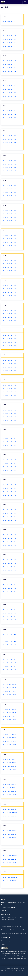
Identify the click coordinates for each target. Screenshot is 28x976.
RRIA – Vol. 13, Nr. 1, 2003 (9, 595)
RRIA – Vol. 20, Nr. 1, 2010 (9, 420)
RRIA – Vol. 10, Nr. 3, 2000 (9, 663)
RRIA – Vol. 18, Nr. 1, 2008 (9, 470)
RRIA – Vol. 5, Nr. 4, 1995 (9, 784)
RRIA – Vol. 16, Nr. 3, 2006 (9, 513)
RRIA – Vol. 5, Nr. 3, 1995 (9, 787)
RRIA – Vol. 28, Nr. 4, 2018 (9, 210)
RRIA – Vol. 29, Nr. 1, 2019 (9, 195)
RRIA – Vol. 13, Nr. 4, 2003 (9, 584)
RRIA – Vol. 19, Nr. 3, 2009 (9, 438)
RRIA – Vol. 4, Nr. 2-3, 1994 (10, 812)
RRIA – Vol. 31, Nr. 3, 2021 (9, 139)
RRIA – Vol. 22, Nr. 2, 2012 (9, 367)
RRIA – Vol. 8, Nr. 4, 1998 (9, 709)
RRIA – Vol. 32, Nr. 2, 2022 (9, 117)
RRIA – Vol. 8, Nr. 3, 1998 (9, 713)
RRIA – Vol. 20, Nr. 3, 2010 (9, 413)
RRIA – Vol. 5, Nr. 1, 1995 (9, 794)
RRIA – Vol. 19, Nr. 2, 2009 (9, 442)
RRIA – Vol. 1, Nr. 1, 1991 (9, 884)
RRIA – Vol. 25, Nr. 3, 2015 (9, 288)
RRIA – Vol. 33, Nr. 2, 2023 (9, 92)
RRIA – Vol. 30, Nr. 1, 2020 (9, 171)
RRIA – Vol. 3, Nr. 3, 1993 (9, 834)
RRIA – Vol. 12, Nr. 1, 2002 (9, 620)
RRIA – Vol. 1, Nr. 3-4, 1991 (10, 877)
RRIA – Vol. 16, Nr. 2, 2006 (9, 516)
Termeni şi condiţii (5, 941)
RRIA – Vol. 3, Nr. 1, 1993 (9, 841)
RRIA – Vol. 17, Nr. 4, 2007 (9, 485)
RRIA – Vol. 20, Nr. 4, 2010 (9, 410)
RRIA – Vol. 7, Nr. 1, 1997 (9, 744)
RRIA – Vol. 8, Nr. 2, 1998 (9, 716)
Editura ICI (4, 923)
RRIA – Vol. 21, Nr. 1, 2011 (9, 395)
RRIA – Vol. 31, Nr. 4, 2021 (9, 135)
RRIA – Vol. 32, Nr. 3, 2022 (9, 114)
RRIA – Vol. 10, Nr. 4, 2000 (9, 659)
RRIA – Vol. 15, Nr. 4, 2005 (9, 534)
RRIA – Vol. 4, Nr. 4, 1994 (9, 809)
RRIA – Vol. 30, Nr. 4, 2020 (9, 160)
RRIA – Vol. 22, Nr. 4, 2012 (9, 360)
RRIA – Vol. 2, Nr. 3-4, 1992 (10, 855)
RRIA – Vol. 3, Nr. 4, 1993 (9, 830)
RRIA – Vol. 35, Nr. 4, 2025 (9, 36)
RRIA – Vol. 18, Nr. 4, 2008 (9, 460)
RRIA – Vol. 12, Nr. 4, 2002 (9, 609)
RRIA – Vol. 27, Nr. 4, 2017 (9, 235)
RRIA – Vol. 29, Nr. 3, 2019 (9, 189)
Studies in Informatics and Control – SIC (11, 926)
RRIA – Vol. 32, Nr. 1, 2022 (9, 121)
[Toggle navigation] (24, 2)
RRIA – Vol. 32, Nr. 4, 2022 (9, 110)
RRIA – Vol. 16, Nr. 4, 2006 (9, 509)
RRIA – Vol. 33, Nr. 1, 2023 (9, 96)
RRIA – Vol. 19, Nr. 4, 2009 (9, 435)
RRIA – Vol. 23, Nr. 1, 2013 (9, 345)
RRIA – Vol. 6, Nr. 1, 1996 (9, 769)
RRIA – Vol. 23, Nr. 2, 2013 (9, 342)
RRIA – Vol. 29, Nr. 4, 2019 (9, 185)
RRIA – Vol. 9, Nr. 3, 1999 (9, 688)
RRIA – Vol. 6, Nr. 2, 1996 (9, 766)
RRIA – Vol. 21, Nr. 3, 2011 (9, 388)
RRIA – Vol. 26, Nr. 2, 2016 (9, 267)
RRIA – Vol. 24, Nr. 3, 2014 (9, 313)
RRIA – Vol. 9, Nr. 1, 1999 (9, 694)
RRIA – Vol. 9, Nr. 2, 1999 (9, 691)
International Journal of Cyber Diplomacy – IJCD (13, 933)
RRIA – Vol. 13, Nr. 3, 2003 (9, 588)
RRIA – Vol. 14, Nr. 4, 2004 (9, 559)
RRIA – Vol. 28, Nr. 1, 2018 (9, 220)
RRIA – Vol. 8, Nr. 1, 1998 (9, 719)
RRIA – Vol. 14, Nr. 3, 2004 (9, 563)
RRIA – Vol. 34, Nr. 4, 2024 (9, 60)
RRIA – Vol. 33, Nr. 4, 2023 (9, 85)
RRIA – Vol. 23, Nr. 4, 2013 (9, 335)
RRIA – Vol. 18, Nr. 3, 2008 (9, 463)
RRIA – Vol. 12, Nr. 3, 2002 (9, 613)
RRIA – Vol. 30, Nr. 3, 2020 (9, 164)
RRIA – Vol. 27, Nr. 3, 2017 (9, 238)
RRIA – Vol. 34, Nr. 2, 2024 (9, 67)
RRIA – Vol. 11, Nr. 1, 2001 (9, 645)
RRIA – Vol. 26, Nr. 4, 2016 (9, 260)
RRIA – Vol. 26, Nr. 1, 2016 (9, 270)
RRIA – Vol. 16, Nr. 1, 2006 (9, 520)
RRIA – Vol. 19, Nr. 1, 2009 (9, 445)
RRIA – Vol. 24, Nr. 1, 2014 (9, 320)
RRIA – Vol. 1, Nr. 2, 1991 (9, 880)
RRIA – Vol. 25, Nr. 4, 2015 (9, 285)
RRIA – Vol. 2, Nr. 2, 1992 (9, 859)
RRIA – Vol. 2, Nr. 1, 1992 (9, 862)
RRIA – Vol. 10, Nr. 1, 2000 (9, 669)
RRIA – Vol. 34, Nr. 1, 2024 (9, 71)
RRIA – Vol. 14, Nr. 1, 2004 (9, 570)
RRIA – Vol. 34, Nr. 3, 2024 (9, 64)
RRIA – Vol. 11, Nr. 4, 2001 (9, 634)
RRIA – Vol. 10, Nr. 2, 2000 (9, 666)
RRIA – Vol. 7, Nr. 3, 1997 (9, 737)
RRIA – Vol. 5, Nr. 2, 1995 (9, 791)
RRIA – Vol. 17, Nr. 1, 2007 (9, 495)
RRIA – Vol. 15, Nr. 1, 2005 (9, 545)
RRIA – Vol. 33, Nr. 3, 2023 (9, 89)
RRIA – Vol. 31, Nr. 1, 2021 (9, 146)
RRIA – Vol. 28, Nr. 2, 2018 (9, 217)
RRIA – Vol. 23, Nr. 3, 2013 (9, 338)
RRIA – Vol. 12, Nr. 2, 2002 (9, 616)
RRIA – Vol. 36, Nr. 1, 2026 (9, 21)
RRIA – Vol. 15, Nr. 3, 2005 (9, 538)
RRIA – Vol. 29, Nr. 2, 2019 (9, 192)
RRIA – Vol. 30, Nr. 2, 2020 (9, 167)
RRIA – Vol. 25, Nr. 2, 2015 (9, 292)
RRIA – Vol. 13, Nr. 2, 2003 (9, 591)
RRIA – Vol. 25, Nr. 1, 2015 (9, 295)
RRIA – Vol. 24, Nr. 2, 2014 (9, 317)
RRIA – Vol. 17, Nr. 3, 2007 (9, 488)
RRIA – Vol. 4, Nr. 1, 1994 (9, 816)
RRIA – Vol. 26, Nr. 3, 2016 (9, 263)
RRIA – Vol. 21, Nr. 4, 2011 (9, 385)
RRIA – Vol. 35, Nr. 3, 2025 (9, 39)
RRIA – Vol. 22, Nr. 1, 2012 (9, 370)
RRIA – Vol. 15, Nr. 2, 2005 (9, 541)
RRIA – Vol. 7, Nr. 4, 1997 (9, 734)
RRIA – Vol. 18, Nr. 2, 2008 (9, 466)
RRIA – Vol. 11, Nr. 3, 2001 (9, 638)
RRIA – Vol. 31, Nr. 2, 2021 (9, 142)
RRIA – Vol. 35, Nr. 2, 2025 (9, 42)
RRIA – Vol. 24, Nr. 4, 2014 (9, 310)
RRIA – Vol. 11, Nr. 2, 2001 (9, 641)
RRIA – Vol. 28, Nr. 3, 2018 (9, 214)
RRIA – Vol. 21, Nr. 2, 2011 (9, 392)
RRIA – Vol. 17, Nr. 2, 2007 (9, 491)
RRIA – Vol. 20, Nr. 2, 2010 (9, 417)
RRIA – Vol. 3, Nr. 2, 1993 (9, 837)
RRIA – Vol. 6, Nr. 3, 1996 (9, 762)
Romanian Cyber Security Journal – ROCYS (12, 930)
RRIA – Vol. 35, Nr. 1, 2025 (9, 46)
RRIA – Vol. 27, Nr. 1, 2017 (9, 245)
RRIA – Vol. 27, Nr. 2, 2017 (9, 242)
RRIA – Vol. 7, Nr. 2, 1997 (9, 741)
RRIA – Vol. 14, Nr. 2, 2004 (9, 566)
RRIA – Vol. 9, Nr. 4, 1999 (9, 684)
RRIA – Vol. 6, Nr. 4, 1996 (9, 759)
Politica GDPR (5, 944)
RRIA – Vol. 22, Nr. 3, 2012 (9, 363)
